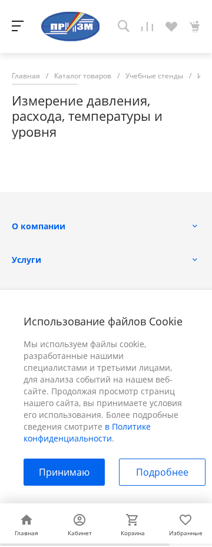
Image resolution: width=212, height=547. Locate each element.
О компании (38, 226)
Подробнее (162, 472)
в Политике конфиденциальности (87, 432)
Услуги (26, 259)
